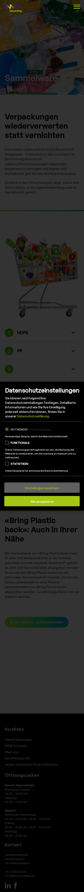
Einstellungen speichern (42, 488)
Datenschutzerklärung (33, 416)
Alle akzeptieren (42, 501)
